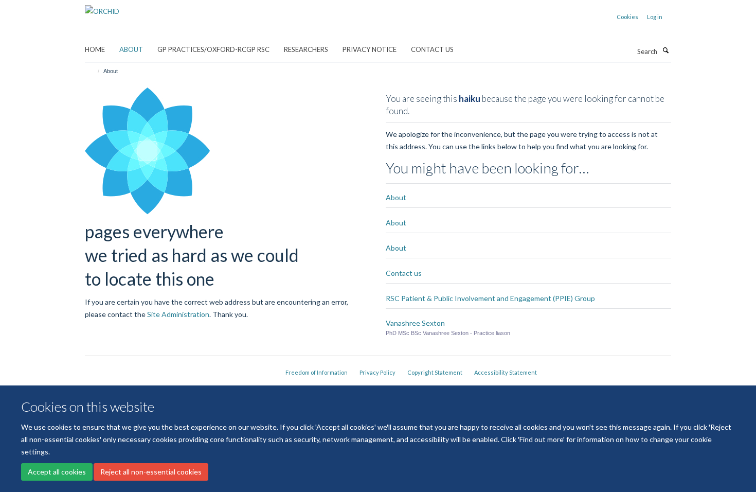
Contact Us (432, 49)
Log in (654, 16)
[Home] (94, 71)
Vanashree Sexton (415, 323)
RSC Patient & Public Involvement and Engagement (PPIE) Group (490, 298)
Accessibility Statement (505, 372)
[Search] (665, 50)
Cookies (627, 16)
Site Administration (178, 314)
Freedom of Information (316, 372)
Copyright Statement (434, 372)
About (131, 49)
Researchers (306, 49)
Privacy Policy (377, 372)
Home (95, 49)
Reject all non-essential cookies (151, 471)
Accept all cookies (57, 471)
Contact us (404, 273)
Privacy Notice (370, 49)
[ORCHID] (102, 8)
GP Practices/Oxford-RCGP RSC (213, 49)
